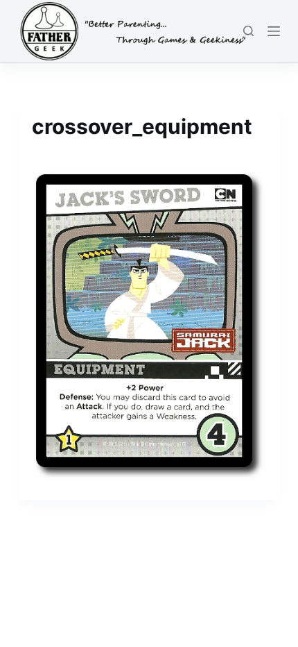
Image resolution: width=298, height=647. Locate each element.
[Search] (248, 31)
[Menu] (274, 31)
